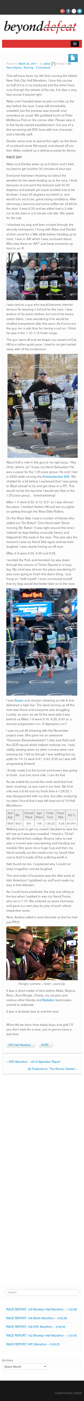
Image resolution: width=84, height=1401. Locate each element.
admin (47, 63)
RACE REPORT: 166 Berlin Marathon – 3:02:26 (36, 1318)
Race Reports (14, 67)
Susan (19, 700)
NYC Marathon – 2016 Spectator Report (34, 1062)
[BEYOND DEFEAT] (42, 26)
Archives (7, 1360)
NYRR (44, 1045)
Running (28, 67)
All (69, 63)
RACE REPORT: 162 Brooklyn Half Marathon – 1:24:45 (41, 1335)
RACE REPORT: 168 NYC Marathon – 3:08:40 (36, 1327)
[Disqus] (42, 1128)
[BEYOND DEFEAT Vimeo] (74, 11)
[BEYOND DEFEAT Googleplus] (62, 11)
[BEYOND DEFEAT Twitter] (79, 11)
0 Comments (43, 67)
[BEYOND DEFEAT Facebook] (68, 11)
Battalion (48, 1000)
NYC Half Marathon (20, 1045)
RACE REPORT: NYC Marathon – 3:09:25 (33, 1344)
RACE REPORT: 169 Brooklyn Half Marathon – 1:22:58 (41, 1309)
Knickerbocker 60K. (56, 476)
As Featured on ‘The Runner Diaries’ (51, 1069)
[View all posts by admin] (53, 63)
